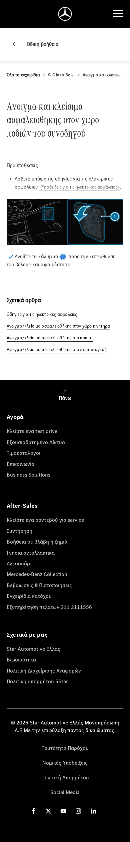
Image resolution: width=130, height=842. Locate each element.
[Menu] (117, 13)
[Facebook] (33, 811)
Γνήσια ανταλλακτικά (31, 552)
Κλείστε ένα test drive (32, 431)
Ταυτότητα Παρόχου (65, 748)
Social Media (65, 792)
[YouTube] (63, 811)
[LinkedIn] (93, 811)
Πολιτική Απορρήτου (65, 777)
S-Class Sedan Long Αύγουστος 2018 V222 (61, 75)
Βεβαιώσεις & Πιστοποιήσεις (39, 585)
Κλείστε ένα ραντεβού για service (45, 519)
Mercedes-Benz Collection (37, 574)
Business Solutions (28, 474)
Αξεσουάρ (18, 563)
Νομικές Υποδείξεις (65, 762)
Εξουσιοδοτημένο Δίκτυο (36, 442)
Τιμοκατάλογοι (23, 452)
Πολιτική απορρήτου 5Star (37, 681)
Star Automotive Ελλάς (33, 648)
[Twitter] (48, 811)
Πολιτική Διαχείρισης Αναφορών (44, 670)
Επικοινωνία (20, 464)
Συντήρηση (19, 531)
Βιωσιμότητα (21, 659)
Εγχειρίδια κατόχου (29, 595)
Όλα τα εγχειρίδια (23, 75)
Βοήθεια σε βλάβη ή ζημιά (37, 541)
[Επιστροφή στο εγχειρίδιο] (17, 44)
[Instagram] (78, 811)
